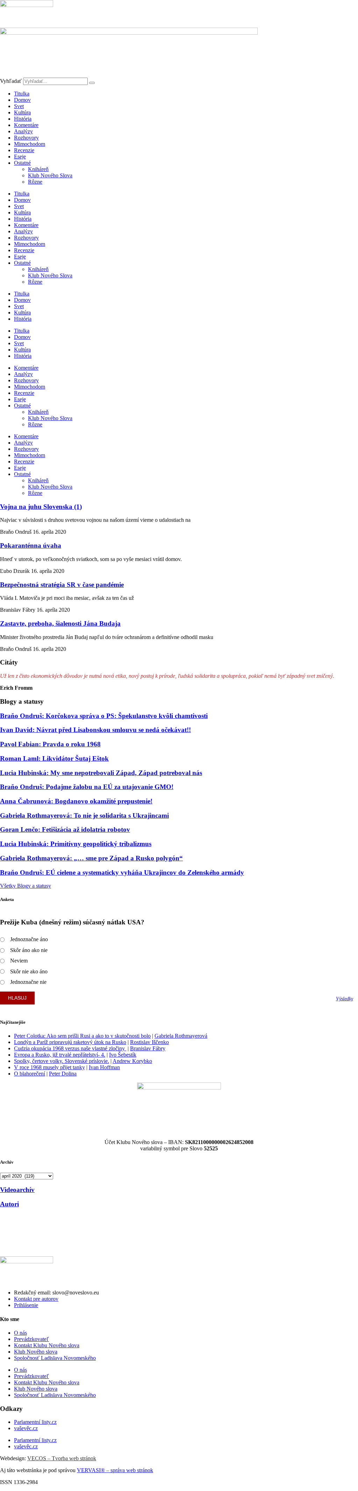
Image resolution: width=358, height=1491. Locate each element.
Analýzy (23, 131)
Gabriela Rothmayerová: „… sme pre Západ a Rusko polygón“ (91, 858)
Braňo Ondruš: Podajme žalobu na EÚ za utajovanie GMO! (86, 786)
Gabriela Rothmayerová (181, 1036)
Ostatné (22, 163)
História (22, 119)
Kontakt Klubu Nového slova (46, 1345)
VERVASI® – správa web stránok (115, 1470)
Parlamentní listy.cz (35, 1422)
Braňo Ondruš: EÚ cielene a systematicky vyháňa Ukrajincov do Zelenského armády (122, 872)
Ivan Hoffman (104, 1067)
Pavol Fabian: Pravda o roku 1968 (50, 744)
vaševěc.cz (26, 1428)
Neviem (19, 961)
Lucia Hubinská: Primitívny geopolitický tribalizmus (75, 843)
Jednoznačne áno (29, 939)
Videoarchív (17, 1189)
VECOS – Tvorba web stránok (61, 1458)
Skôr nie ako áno (29, 971)
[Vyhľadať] (92, 83)
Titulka (21, 94)
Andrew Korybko (132, 1061)
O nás (20, 1333)
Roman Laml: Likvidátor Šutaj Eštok (54, 758)
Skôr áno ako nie (29, 950)
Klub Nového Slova (50, 175)
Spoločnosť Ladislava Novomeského (55, 1358)
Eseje (20, 156)
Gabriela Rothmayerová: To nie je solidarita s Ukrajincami (84, 815)
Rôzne (35, 182)
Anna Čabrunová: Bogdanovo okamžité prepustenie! (76, 801)
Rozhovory (26, 138)
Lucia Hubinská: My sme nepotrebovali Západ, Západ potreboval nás (101, 772)
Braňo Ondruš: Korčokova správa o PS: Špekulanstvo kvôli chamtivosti (104, 715)
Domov (22, 100)
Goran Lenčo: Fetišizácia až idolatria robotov (65, 829)
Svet (19, 106)
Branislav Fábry (147, 1048)
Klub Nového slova (35, 1352)
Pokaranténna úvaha (30, 545)
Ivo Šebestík (122, 1055)
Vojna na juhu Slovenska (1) (41, 506)
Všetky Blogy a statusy (25, 886)
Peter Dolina (63, 1074)
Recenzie (24, 150)
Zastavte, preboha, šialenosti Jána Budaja (60, 623)
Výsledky (344, 998)
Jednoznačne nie (28, 982)
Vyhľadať (11, 81)
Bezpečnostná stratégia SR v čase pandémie (62, 584)
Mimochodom (29, 144)
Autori (9, 1204)
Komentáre (26, 125)
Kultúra (22, 112)
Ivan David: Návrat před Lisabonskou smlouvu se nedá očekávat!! (95, 729)
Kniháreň (38, 169)
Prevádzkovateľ (31, 1339)
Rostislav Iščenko (149, 1042)
